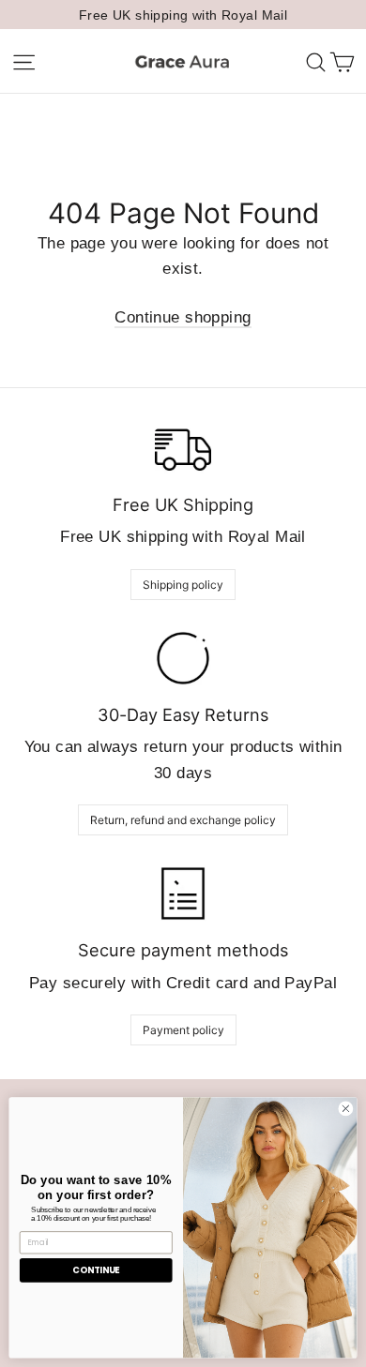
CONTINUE (95, 1270)
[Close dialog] (346, 1109)
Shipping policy (183, 585)
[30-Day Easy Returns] (183, 658)
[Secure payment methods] (183, 893)
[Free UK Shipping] (183, 448)
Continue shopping (182, 317)
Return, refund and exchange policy (183, 820)
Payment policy (183, 1030)
